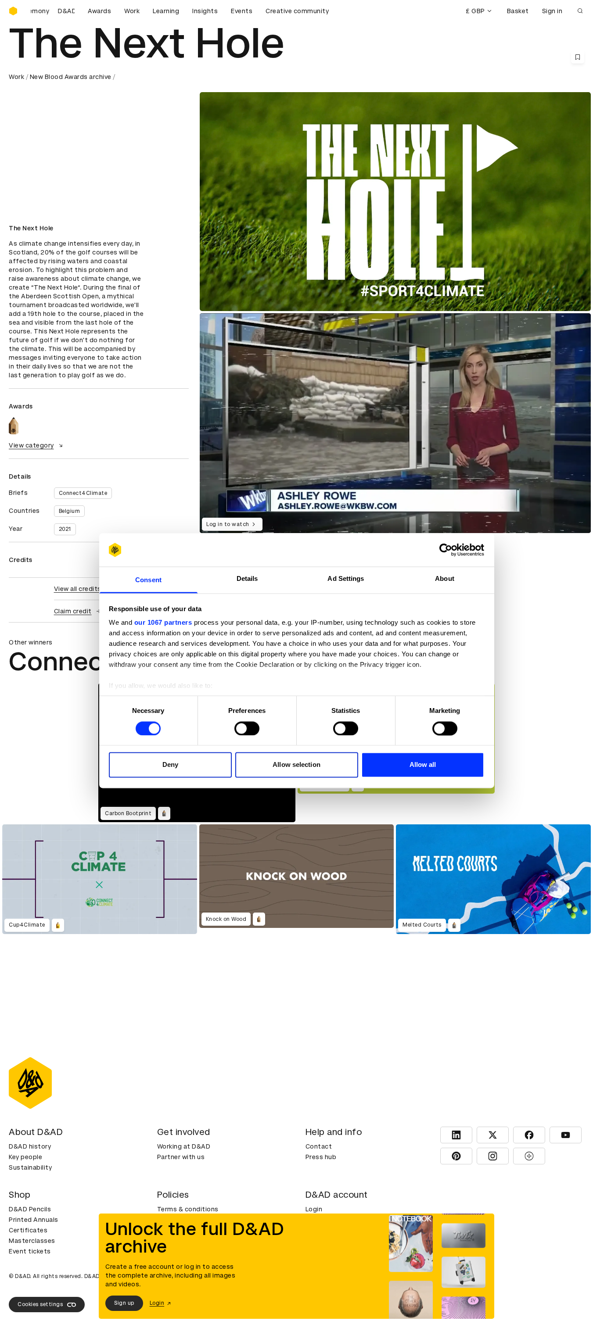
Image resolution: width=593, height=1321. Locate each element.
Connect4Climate (83, 493)
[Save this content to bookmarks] (577, 57)
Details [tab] (247, 579)
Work (132, 10)
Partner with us (181, 1156)
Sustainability (30, 1167)
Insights (205, 10)
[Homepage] (13, 11)
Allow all (423, 765)
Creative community (297, 10)
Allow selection (296, 765)
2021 (65, 529)
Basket (518, 10)
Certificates (28, 1230)
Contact (318, 1146)
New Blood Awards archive (70, 76)
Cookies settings (40, 1304)
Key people (25, 1156)
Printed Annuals (33, 1219)
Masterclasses (32, 1240)
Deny (170, 765)
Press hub (321, 1156)
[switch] (246, 728)
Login (314, 1209)
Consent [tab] (148, 580)
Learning (166, 10)
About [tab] (444, 579)
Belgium (69, 511)
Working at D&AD (184, 1146)
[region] (395, 423)
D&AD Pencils (30, 1209)
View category (31, 445)
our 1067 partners (163, 622)
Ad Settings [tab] (345, 579)
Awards (99, 10)
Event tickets (30, 1251)
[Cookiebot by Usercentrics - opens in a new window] (445, 549)
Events (241, 10)
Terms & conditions (188, 1209)
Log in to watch (227, 524)
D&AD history (30, 1146)
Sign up (124, 1303)
